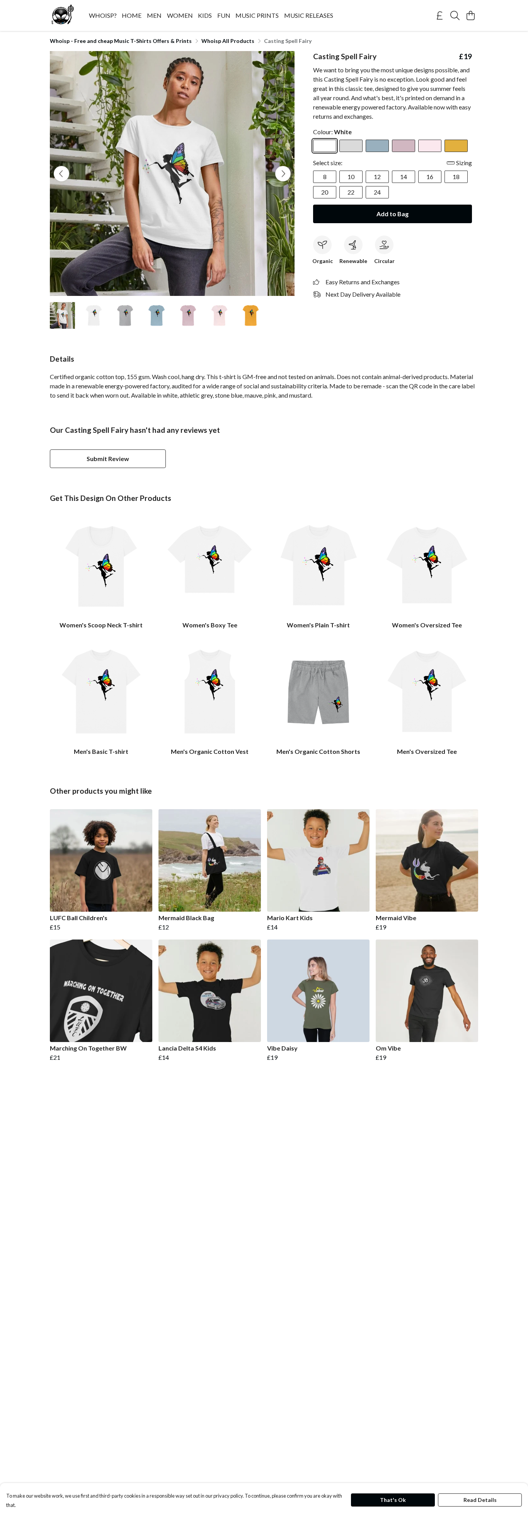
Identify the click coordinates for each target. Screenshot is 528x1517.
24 (377, 192)
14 (403, 176)
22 (350, 192)
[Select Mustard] (456, 146)
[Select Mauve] (403, 146)
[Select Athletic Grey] (351, 146)
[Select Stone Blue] (377, 146)
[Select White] (324, 146)
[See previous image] (61, 173)
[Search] (455, 15)
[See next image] (283, 173)
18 (456, 176)
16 (429, 176)
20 (324, 192)
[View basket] (470, 15)
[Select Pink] (429, 146)
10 (350, 176)
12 (377, 176)
